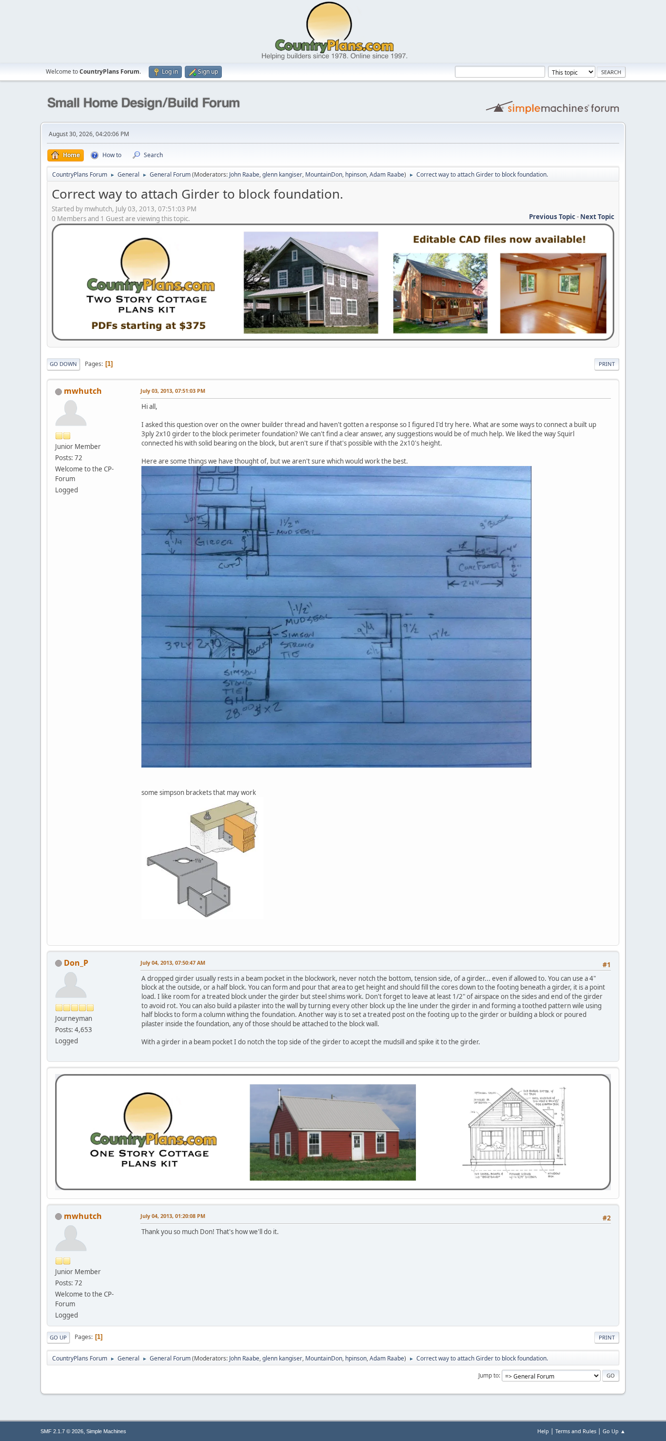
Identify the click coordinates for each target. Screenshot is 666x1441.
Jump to (488, 1375)
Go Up (58, 1337)
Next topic (597, 216)
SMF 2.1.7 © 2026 (61, 1431)
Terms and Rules (575, 1431)
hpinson (356, 174)
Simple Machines (106, 1431)
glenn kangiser (282, 174)
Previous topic (552, 216)
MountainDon (323, 174)
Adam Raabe (387, 174)
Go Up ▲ (614, 1431)
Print (607, 363)
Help (543, 1431)
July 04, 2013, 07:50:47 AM (172, 962)
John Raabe (244, 174)
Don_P (76, 962)
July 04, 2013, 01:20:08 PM (172, 1215)
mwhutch (83, 391)
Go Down (63, 363)
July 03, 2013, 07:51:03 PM (172, 390)
